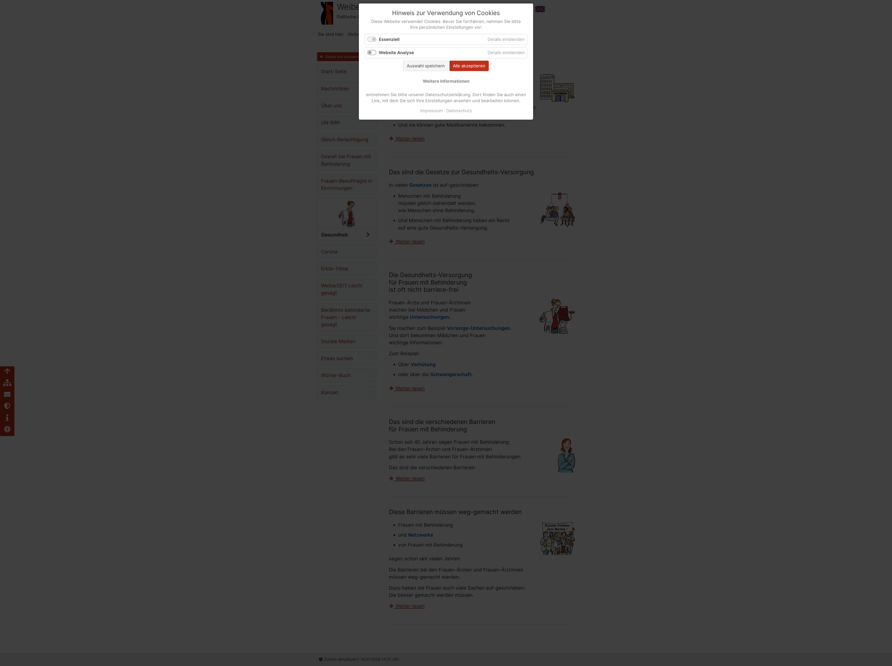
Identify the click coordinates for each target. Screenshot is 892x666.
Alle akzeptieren (469, 65)
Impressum (431, 110)
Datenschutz (459, 110)
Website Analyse (396, 52)
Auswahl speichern (426, 65)
